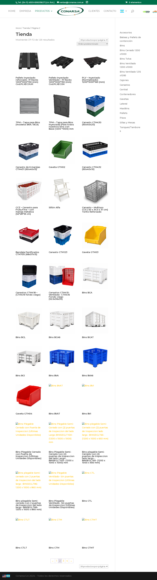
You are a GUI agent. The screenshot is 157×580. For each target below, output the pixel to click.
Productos (42, 11)
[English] (4, 575)
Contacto (110, 11)
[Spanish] (123, 14)
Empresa (25, 11)
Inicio (18, 28)
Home (11, 11)
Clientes (94, 11)
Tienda (26, 28)
